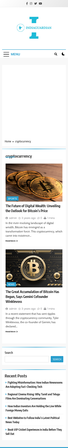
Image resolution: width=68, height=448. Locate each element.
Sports (12, 198)
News (11, 284)
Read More (11, 241)
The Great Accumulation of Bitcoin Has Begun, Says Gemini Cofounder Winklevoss (32, 296)
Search (9, 352)
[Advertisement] (34, 103)
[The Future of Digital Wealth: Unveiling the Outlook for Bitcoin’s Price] (34, 183)
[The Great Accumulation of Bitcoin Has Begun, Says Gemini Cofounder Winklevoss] (34, 268)
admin (13, 218)
